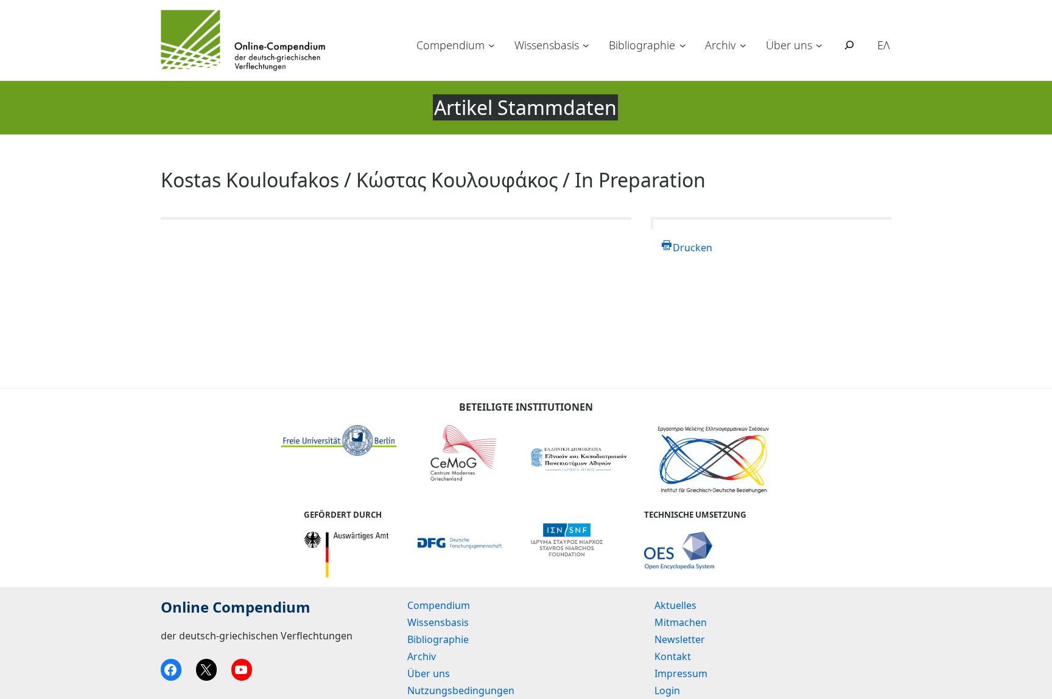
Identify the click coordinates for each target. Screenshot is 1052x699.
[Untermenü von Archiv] (743, 45)
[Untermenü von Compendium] (491, 45)
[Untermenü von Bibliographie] (682, 45)
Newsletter (679, 639)
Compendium (450, 45)
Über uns (789, 45)
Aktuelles (675, 605)
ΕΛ (883, 45)
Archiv (720, 45)
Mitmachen (680, 622)
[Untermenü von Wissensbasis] (586, 45)
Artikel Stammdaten (525, 107)
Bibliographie (642, 45)
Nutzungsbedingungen (460, 690)
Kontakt (672, 656)
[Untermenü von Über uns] (819, 45)
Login (667, 690)
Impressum (680, 673)
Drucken (692, 247)
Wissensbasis (546, 45)
